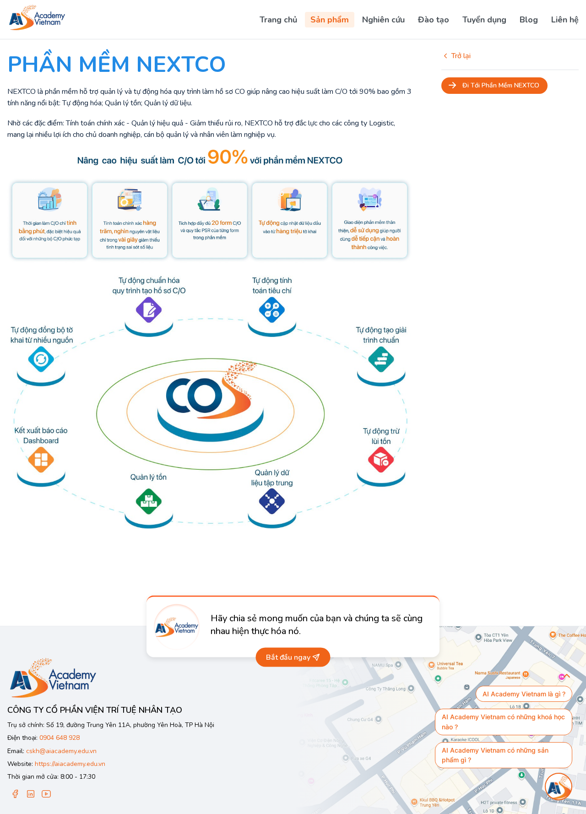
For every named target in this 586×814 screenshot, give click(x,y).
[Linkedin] (30, 794)
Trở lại (461, 56)
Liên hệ (565, 19)
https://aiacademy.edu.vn (70, 764)
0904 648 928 (59, 737)
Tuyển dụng (484, 19)
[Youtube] (46, 794)
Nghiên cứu (383, 19)
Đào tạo (433, 19)
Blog (529, 19)
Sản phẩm (329, 19)
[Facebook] (15, 794)
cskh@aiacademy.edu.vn (61, 751)
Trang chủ (278, 19)
